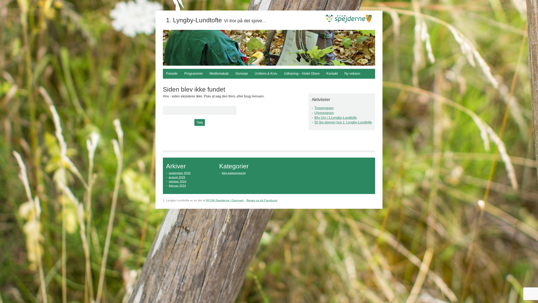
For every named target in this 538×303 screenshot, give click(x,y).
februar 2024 (177, 185)
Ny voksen (352, 73)
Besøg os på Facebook (262, 200)
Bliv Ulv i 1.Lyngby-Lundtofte (335, 118)
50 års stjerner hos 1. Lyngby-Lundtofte (343, 122)
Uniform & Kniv (266, 73)
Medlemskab (219, 73)
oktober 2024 (177, 181)
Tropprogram (324, 108)
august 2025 (177, 177)
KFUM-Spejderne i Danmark (225, 200)
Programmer (193, 73)
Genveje (241, 73)
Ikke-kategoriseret (234, 173)
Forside (172, 73)
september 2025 (180, 173)
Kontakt (332, 73)
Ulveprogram (324, 113)
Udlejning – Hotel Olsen (302, 73)
